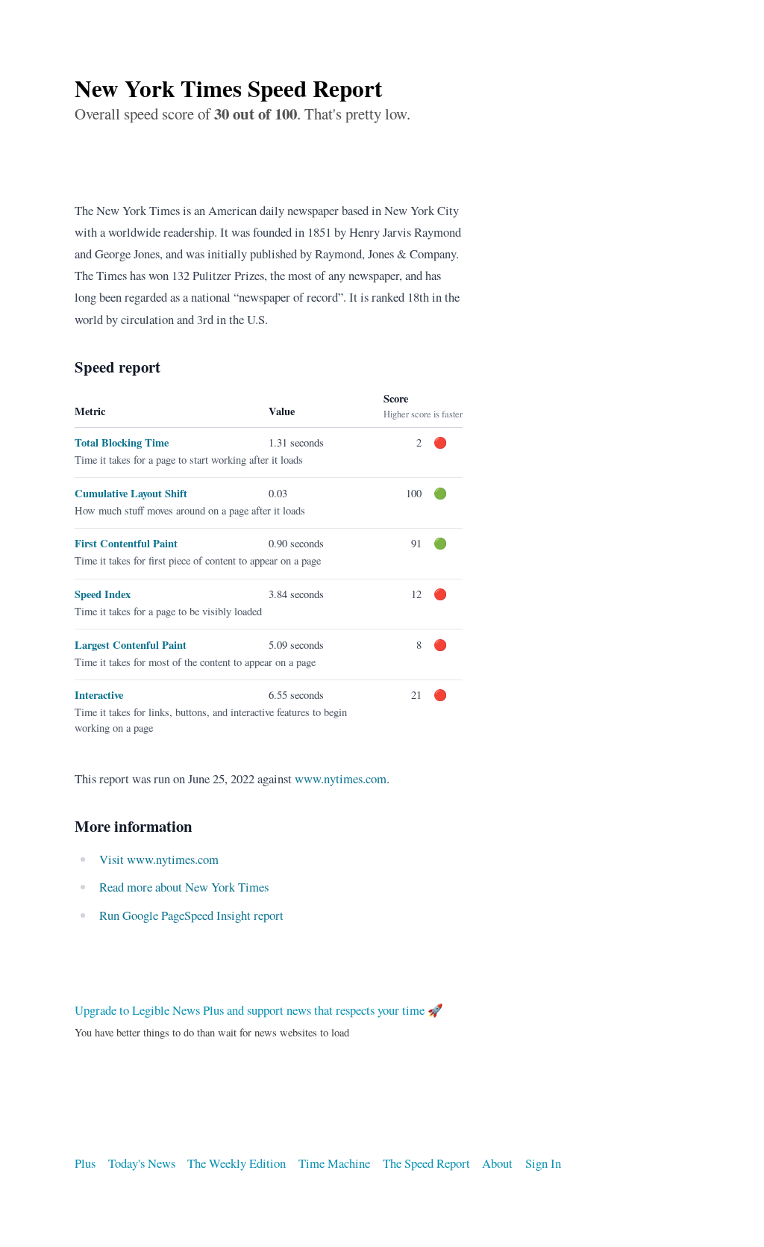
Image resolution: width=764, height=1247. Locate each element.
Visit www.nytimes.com (159, 859)
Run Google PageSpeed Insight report (191, 915)
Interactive (99, 695)
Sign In (543, 1163)
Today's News (141, 1163)
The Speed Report (426, 1163)
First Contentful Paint (126, 543)
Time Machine (334, 1163)
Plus (85, 1163)
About (497, 1163)
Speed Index (103, 594)
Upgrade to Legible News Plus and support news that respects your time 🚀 (259, 1010)
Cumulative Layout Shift (131, 493)
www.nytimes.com (340, 778)
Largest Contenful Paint (131, 645)
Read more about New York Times (184, 886)
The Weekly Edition (236, 1163)
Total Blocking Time (122, 442)
